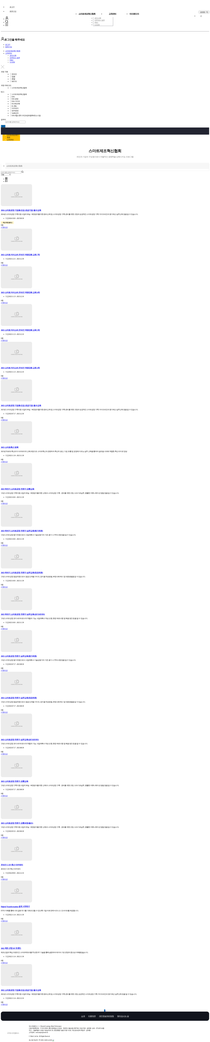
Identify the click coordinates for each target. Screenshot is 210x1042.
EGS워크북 (16, 104)
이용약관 (92, 1016)
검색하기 (202, 12)
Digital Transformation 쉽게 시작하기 (15, 907)
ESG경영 (15, 99)
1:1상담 (97, 25)
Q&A (96, 22)
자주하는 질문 (99, 20)
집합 (13, 76)
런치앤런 (15, 111)
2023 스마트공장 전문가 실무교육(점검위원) (19, 698)
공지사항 (97, 18)
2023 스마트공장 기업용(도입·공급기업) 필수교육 (21, 405)
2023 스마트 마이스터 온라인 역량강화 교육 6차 (20, 292)
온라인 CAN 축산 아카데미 (12, 865)
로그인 (12, 7)
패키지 (14, 81)
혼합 (13, 79)
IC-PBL (14, 106)
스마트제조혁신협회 (87, 14)
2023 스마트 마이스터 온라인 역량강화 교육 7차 (20, 255)
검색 (3, 126)
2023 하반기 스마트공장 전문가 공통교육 (17, 489)
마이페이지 (134, 14)
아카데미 (15, 108)
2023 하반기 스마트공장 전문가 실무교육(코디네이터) (23, 614)
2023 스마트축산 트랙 (9, 447)
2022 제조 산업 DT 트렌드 (11, 948)
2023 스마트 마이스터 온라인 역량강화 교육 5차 (20, 330)
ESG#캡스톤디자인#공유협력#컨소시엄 (26, 115)
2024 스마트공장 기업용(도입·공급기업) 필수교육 (21, 210)
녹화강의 (15, 113)
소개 (83, 1016)
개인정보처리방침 (106, 1016)
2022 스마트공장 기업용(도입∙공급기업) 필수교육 (21, 990)
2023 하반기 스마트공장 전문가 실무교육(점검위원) (22, 573)
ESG (13, 97)
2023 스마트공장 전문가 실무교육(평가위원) (19, 656)
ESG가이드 (16, 101)
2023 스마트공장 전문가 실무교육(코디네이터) (20, 740)
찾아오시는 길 (123, 1016)
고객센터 (112, 14)
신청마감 (4, 227)
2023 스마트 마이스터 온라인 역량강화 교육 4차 (20, 368)
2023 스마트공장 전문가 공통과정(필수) (17, 823)
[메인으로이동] (2, 129)
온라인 (14, 74)
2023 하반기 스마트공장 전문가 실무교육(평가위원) (22, 531)
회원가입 (13, 11)
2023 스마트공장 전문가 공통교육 (14, 781)
